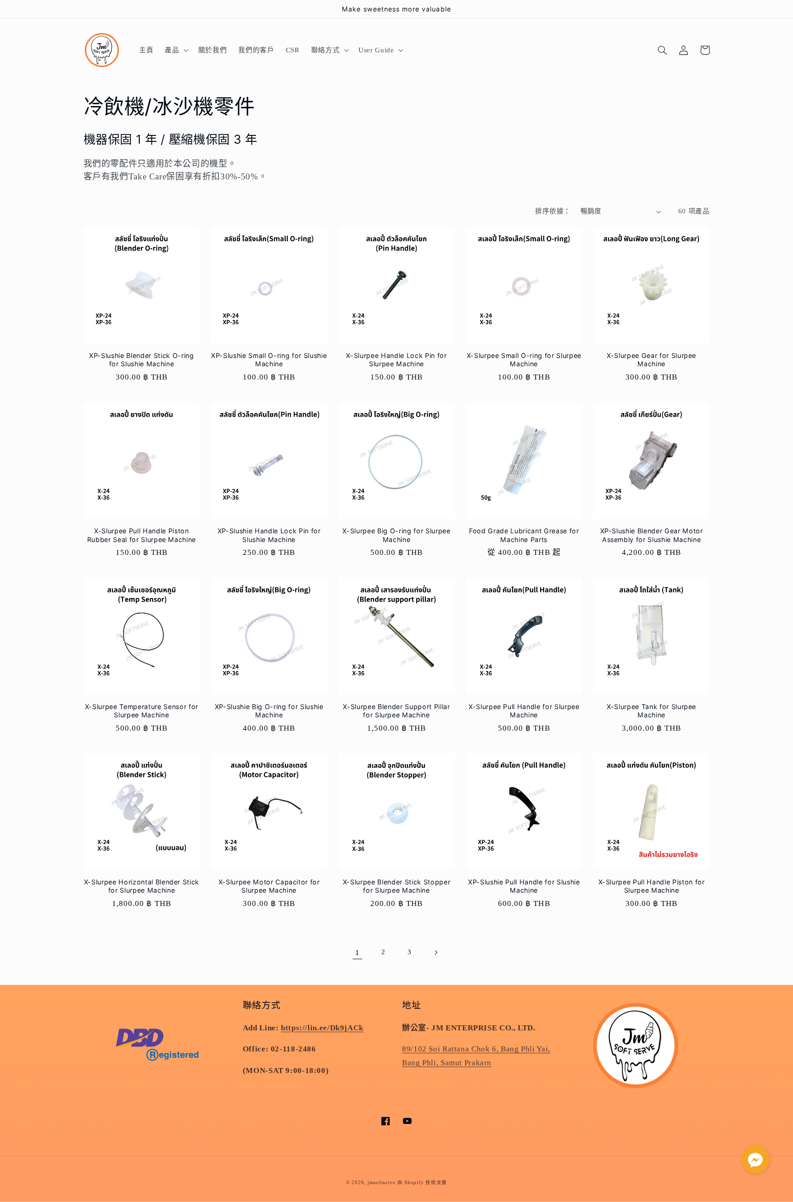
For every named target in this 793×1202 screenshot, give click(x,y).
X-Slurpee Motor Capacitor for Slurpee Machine (269, 886)
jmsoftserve (382, 1182)
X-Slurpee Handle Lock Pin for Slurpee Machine (396, 360)
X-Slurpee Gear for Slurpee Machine (651, 360)
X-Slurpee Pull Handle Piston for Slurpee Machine (651, 886)
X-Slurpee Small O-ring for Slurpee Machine (524, 360)
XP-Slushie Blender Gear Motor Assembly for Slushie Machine (651, 535)
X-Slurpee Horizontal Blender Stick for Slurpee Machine (141, 886)
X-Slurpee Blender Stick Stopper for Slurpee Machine (396, 886)
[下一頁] (435, 952)
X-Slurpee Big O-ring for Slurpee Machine (396, 535)
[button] (175, 50)
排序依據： (552, 211)
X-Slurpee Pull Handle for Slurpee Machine (524, 711)
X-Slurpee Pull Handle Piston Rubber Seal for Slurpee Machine (141, 535)
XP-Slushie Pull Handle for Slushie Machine (524, 886)
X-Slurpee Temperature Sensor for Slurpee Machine (141, 711)
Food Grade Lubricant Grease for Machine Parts (524, 535)
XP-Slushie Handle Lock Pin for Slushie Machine (269, 535)
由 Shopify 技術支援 (422, 1182)
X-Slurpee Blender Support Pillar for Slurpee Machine (396, 711)
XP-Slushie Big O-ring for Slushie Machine (269, 711)
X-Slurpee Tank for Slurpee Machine (651, 711)
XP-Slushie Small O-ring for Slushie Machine (269, 360)
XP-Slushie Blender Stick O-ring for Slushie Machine (141, 360)
